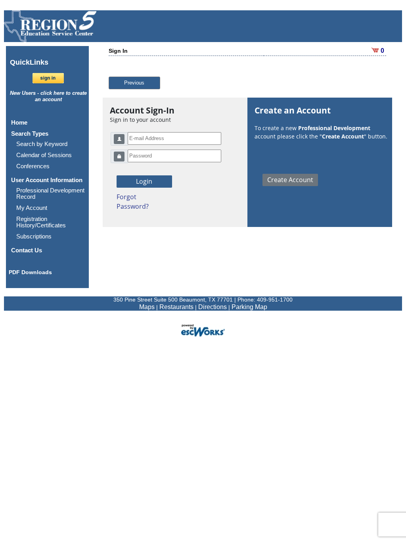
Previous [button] (134, 83)
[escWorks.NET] (203, 329)
